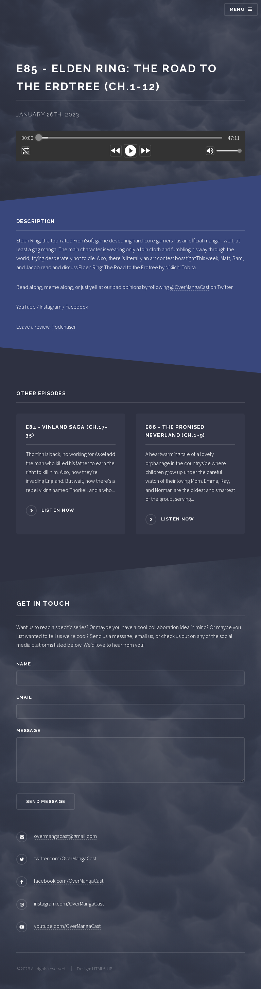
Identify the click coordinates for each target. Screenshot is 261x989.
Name (23, 663)
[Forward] (145, 151)
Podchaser (64, 326)
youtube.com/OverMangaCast (67, 925)
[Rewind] (116, 151)
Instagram (51, 306)
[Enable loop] (25, 150)
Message (28, 730)
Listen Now (57, 510)
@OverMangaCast (189, 286)
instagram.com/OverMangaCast (69, 903)
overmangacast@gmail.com (65, 835)
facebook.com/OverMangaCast (68, 880)
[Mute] (210, 150)
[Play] (130, 151)
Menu (237, 9)
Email (24, 697)
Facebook (77, 306)
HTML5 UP (102, 969)
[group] (130, 146)
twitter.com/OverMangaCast (65, 858)
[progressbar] (130, 137)
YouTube (26, 306)
